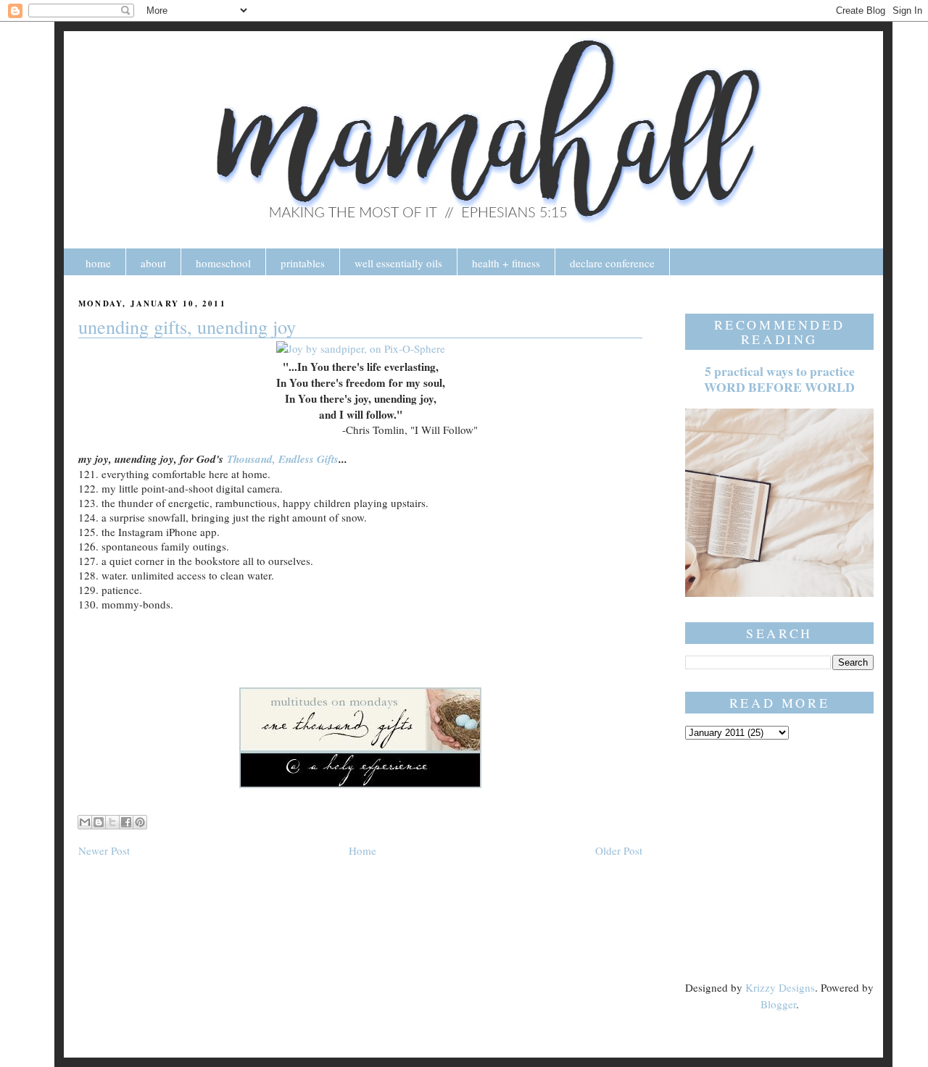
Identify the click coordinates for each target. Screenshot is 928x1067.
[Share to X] (112, 822)
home (98, 263)
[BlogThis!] (98, 822)
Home (362, 850)
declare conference (612, 263)
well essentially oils (398, 263)
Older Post (618, 850)
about (153, 263)
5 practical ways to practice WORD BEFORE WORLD (779, 379)
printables (303, 263)
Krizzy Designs (780, 987)
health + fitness (506, 263)
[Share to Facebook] (126, 822)
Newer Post (104, 850)
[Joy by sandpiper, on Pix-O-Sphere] (360, 348)
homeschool (223, 263)
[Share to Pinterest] (140, 822)
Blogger (778, 1004)
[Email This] (85, 822)
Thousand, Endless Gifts (283, 458)
